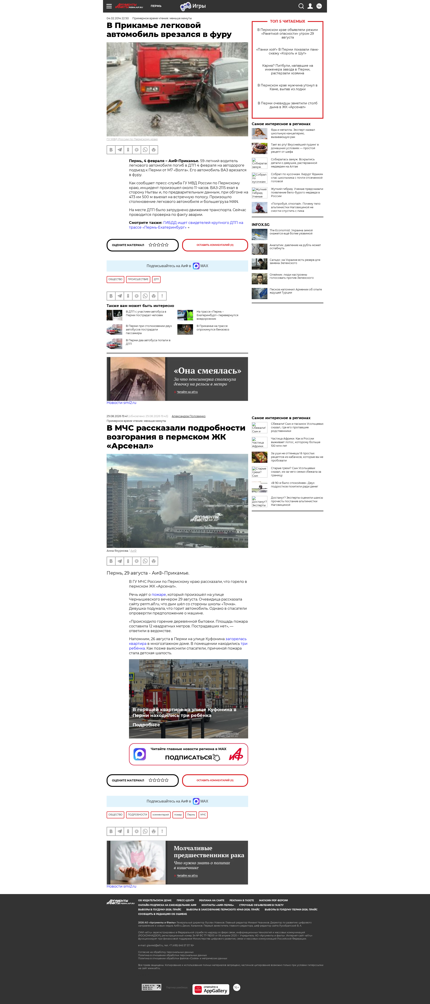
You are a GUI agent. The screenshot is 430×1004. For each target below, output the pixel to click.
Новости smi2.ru (121, 403)
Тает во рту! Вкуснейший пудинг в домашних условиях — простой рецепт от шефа (295, 148)
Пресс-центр (185, 900)
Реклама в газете (242, 900)
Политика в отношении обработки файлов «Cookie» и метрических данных (182, 958)
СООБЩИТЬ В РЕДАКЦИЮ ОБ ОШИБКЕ (162, 914)
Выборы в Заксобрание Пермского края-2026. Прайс (223, 909)
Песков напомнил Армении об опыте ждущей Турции (296, 291)
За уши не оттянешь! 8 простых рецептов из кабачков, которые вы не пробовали (297, 457)
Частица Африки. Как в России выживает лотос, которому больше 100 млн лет (295, 442)
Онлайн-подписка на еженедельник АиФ (167, 905)
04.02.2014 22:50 (118, 18)
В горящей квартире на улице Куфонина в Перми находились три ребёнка (184, 712)
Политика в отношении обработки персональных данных (172, 955)
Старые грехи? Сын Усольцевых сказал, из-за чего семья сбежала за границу (296, 471)
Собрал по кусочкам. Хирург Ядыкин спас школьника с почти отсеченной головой (297, 177)
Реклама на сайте (211, 900)
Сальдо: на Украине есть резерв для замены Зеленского (295, 261)
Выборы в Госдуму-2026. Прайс (159, 909)
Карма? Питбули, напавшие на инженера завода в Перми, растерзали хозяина (287, 69)
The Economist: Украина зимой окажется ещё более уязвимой (291, 232)
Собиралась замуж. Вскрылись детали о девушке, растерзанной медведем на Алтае (294, 163)
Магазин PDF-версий (273, 900)
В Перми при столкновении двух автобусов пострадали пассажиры (149, 329)
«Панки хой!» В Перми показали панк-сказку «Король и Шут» (287, 51)
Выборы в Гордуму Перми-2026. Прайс (291, 909)
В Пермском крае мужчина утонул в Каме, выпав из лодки (288, 87)
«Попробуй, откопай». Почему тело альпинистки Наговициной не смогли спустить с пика (295, 207)
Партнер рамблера (176, 987)
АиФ (133, 550)
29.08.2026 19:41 (117, 416)
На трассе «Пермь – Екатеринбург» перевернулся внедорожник (217, 315)
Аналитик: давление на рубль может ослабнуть (295, 247)
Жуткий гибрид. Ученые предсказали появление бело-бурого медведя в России (297, 192)
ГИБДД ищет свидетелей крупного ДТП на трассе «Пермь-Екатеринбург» (186, 225)
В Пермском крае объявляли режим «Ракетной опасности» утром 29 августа (287, 33)
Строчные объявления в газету (261, 905)
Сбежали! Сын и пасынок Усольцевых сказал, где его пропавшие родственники (297, 427)
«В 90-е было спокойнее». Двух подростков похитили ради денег (294, 484)
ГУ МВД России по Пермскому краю (132, 139)
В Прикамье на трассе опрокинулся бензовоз (213, 327)
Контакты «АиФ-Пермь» (218, 905)
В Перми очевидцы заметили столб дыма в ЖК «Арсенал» (287, 105)
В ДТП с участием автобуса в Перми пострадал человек (146, 313)
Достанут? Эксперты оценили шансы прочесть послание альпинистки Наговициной (297, 501)
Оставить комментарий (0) (215, 245)
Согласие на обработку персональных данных (166, 952)
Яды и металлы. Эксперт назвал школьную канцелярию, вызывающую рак (293, 133)
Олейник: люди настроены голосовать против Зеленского (292, 276)
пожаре (159, 594)
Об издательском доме (155, 900)
